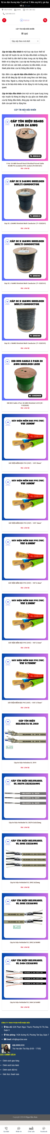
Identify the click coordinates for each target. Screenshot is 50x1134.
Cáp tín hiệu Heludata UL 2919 (25, 763)
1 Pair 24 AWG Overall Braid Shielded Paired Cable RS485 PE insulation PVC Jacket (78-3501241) (25, 164)
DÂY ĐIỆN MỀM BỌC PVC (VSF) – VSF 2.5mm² (25, 643)
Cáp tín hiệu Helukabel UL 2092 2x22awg (25, 882)
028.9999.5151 (18, 1045)
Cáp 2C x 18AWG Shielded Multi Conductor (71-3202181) (25, 343)
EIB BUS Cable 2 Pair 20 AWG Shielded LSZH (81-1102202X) (25, 404)
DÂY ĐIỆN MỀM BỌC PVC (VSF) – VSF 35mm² (25, 463)
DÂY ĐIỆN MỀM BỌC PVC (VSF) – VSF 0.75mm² (25, 703)
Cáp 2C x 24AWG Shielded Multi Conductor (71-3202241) (25, 223)
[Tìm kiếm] (45, 20)
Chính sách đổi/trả (10, 1070)
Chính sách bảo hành (11, 1065)
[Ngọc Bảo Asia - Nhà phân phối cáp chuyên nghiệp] (25, 20)
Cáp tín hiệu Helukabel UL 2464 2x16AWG (25, 1002)
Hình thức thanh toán (11, 1074)
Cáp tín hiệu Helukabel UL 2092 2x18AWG (25, 942)
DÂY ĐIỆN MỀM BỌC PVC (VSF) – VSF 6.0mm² (25, 583)
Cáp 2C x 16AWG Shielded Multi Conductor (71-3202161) (25, 283)
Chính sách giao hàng (11, 1061)
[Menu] (4, 20)
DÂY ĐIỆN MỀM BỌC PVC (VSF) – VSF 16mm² (25, 523)
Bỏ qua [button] (27, 5)
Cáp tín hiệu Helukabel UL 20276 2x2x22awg (25, 822)
